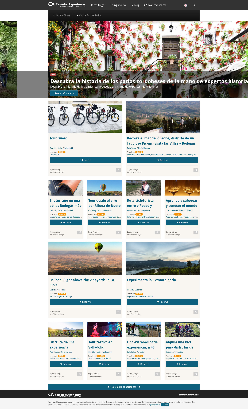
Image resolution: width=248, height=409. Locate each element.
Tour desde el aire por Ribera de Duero (105, 217)
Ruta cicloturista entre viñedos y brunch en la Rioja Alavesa (153, 217)
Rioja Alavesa (144, 148)
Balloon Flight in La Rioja (61, 296)
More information (16, 93)
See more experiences (124, 387)
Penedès (140, 352)
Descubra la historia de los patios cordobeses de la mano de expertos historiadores (108, 81)
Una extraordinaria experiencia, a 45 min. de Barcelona (142, 347)
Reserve (86, 160)
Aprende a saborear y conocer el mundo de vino (181, 206)
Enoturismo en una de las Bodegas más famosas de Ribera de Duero (80, 217)
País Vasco (131, 148)
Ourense (138, 290)
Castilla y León (56, 148)
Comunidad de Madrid (175, 210)
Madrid (190, 210)
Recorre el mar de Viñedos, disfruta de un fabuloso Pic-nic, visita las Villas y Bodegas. (164, 154)
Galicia (130, 290)
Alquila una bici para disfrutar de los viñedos (179, 347)
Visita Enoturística (90, 15)
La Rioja (53, 290)
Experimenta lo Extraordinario (151, 280)
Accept (165, 405)
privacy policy (155, 405)
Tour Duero (58, 138)
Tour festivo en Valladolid (99, 358)
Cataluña (131, 352)
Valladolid (68, 148)
